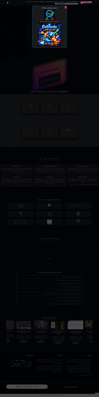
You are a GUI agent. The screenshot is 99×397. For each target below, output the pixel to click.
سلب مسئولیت (36, 1)
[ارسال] (56, 4)
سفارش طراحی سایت (61, 1)
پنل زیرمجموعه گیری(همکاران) (51, 1)
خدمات (67, 1)
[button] (7, 2)
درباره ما (32, 1)
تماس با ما (28, 1)
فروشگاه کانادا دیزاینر (72, 1)
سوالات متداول (42, 1)
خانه (78, 1)
